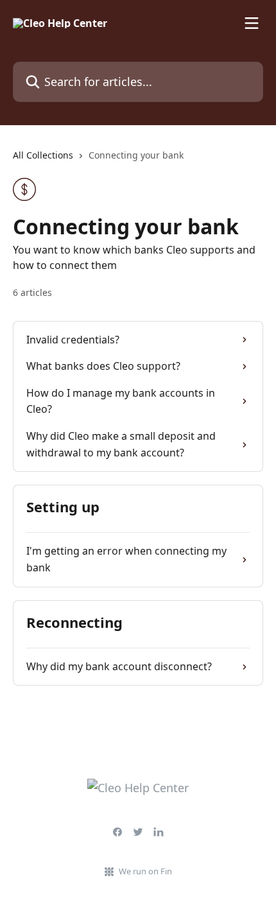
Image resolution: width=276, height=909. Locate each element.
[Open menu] (251, 23)
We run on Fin (145, 871)
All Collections (43, 155)
